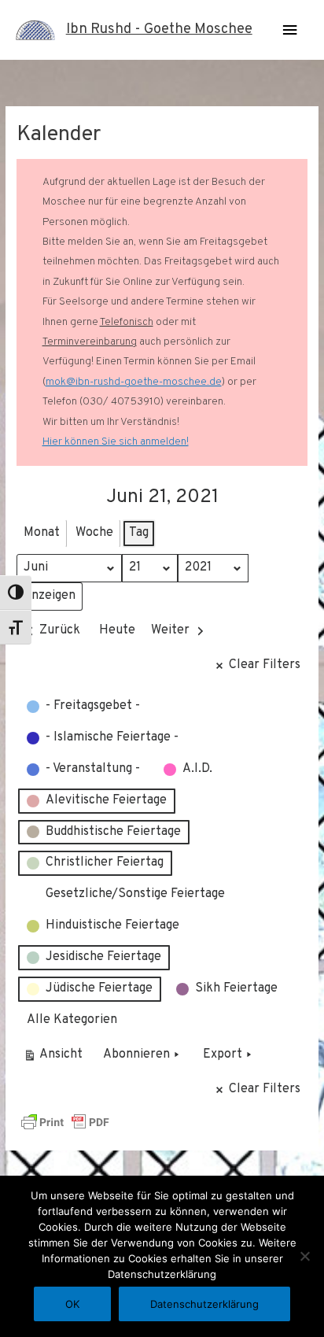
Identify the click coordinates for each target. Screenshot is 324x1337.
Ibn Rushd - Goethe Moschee (159, 29)
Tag (139, 533)
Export (222, 1054)
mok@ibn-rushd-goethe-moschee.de (134, 382)
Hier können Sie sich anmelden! (115, 442)
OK (72, 1304)
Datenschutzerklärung (204, 1304)
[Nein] (304, 1256)
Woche (94, 533)
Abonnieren (136, 1054)
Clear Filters (264, 665)
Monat (42, 533)
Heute (117, 630)
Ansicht (55, 1058)
